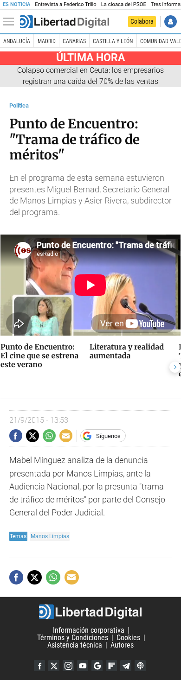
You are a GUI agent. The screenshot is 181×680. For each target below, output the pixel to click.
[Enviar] (49, 435)
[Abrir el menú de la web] (11, 22)
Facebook (39, 665)
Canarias (74, 41)
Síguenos (108, 436)
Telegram (125, 665)
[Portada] (64, 21)
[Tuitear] (32, 435)
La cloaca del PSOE (123, 4)
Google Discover (97, 665)
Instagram (68, 665)
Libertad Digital (90, 611)
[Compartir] (15, 435)
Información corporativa (88, 630)
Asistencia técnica (74, 645)
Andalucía (16, 41)
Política (19, 105)
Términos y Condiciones (72, 637)
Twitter (53, 665)
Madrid (47, 41)
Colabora (142, 21)
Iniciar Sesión (170, 21)
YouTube (82, 665)
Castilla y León (113, 41)
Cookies (128, 637)
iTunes (140, 665)
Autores (122, 645)
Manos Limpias (50, 536)
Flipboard (111, 665)
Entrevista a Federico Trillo (65, 4)
